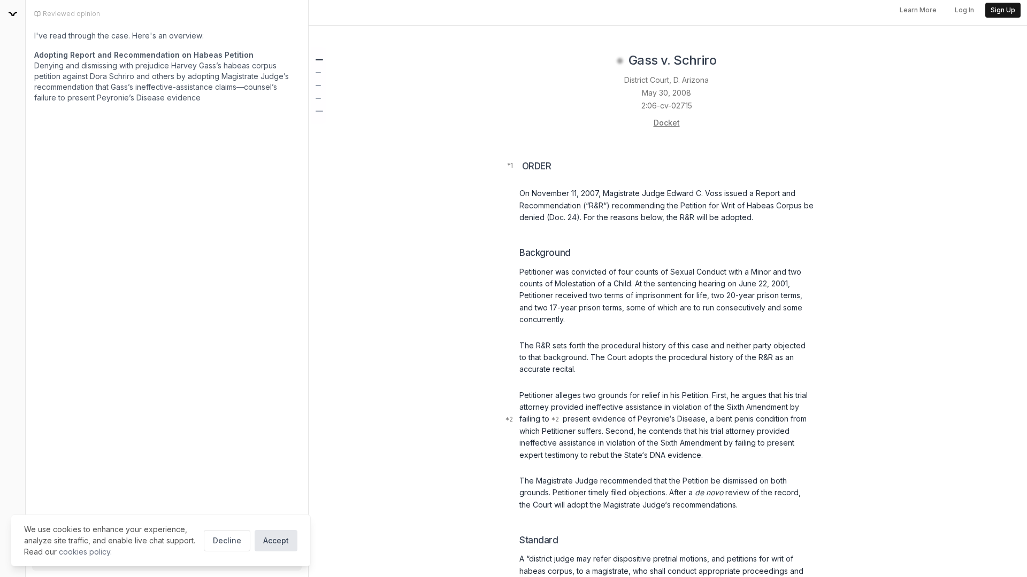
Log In (964, 10)
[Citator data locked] (620, 61)
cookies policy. (85, 551)
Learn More (918, 10)
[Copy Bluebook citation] (728, 61)
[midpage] (12, 14)
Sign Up (1003, 10)
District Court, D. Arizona (666, 79)
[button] (319, 59)
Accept (276, 540)
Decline (227, 540)
